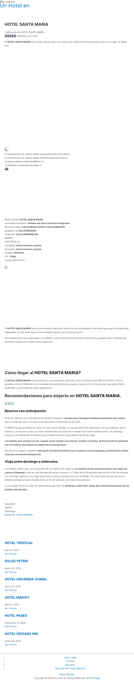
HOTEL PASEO (16, 616)
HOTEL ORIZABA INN (21, 634)
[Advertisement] (67, 195)
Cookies (70, 661)
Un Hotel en (15, 5)
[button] (67, 504)
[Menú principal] (6, 10)
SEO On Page (93, 678)
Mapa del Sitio (67, 674)
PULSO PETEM (16, 561)
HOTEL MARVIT (17, 597)
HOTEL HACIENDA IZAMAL (26, 579)
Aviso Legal (70, 657)
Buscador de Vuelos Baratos (70, 668)
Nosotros (70, 664)
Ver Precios (11, 554)
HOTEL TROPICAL (19, 543)
